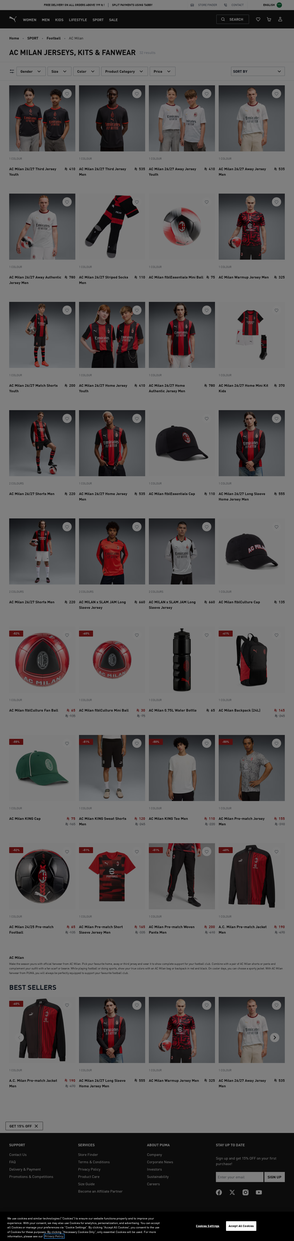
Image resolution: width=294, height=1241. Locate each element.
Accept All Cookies (241, 1226)
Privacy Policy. (54, 1236)
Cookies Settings (207, 1226)
